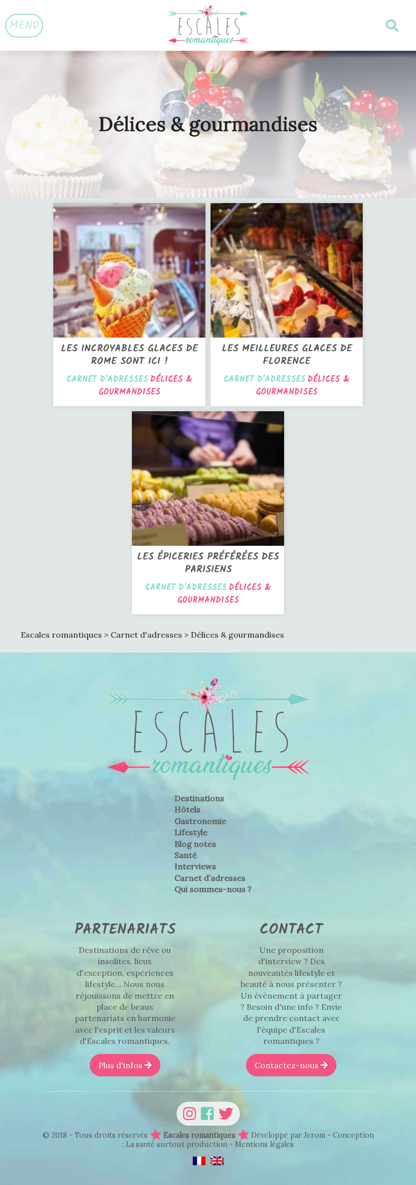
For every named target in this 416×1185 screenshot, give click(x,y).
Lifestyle (191, 832)
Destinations (199, 798)
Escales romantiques (199, 1135)
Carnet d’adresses (210, 878)
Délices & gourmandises (145, 386)
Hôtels (187, 809)
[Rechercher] (392, 25)
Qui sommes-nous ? (213, 889)
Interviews (195, 866)
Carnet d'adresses (107, 379)
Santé (186, 855)
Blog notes (195, 844)
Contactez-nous (288, 1065)
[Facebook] (207, 1113)
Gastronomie (200, 821)
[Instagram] (189, 1113)
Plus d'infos (121, 1065)
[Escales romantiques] (208, 25)
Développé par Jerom (289, 1135)
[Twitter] (226, 1113)
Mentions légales (264, 1144)
